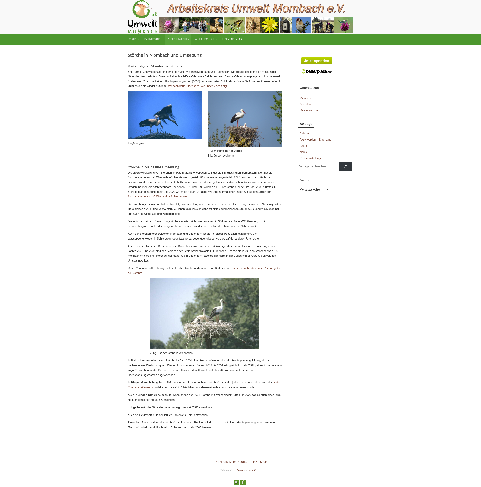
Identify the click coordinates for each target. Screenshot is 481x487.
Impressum (260, 462)
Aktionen (305, 133)
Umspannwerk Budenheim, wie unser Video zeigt (197, 86)
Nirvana (241, 470)
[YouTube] (236, 482)
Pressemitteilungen (311, 158)
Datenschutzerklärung (230, 462)
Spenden (305, 104)
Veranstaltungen (309, 110)
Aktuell (304, 145)
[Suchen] (345, 166)
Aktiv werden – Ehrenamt (315, 139)
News (303, 152)
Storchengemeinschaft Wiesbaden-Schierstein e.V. (159, 196)
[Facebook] (242, 482)
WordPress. (255, 470)
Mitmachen (306, 98)
